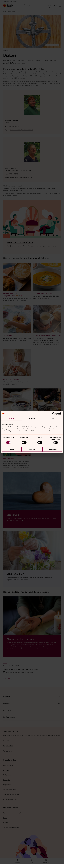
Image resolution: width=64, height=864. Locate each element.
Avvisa (12, 449)
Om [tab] (53, 418)
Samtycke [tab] (11, 418)
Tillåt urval (32, 449)
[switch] (24, 442)
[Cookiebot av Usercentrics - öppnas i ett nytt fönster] (55, 413)
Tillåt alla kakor (52, 449)
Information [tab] (32, 418)
